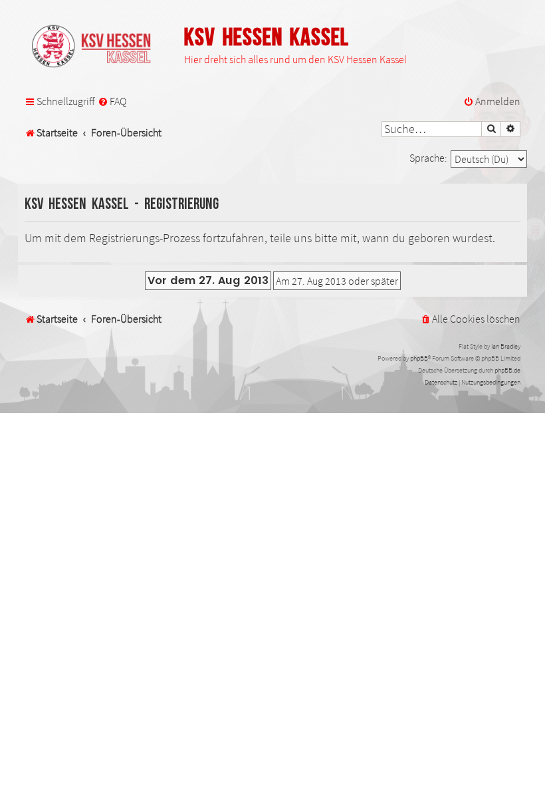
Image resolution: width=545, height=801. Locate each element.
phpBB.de (507, 370)
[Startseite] (97, 47)
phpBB (419, 358)
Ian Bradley (505, 346)
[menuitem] (112, 102)
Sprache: (428, 157)
